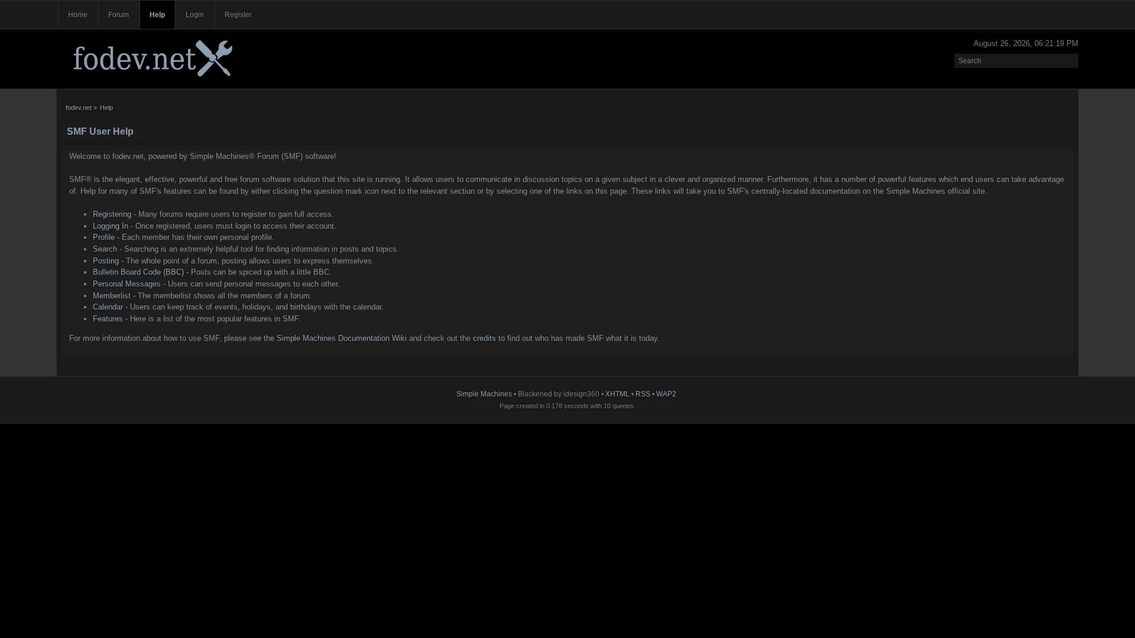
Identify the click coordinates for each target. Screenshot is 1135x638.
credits (484, 338)
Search (105, 249)
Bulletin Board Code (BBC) (138, 272)
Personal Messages (127, 283)
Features (108, 318)
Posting (106, 260)
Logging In (110, 226)
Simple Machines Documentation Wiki (342, 338)
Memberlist (112, 295)
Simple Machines (484, 394)
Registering (112, 214)
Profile (104, 237)
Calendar (108, 306)
